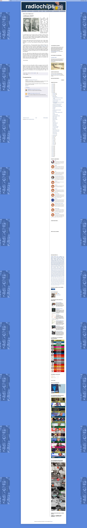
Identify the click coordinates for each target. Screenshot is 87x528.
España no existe (55, 119)
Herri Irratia (62, 277)
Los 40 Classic (56, 265)
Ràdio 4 (52, 263)
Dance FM (60, 281)
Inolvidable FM (61, 282)
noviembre (54, 94)
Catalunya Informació (53, 275)
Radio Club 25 (62, 278)
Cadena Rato (55, 272)
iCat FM (62, 271)
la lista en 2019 (55, 132)
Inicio (36, 117)
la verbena (54, 107)
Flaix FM (63, 264)
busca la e (54, 120)
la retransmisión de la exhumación (57, 106)
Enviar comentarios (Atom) (30, 119)
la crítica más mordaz (55, 126)
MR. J (55, 160)
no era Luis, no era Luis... (56, 131)
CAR (59, 270)
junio (53, 138)
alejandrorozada (57, 208)
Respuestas (27, 87)
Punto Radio (56, 259)
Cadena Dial (53, 261)
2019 (53, 92)
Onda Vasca (55, 270)
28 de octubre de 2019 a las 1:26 (35, 89)
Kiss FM (56, 261)
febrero (54, 143)
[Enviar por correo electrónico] (23, 74)
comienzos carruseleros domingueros (59, 309)
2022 (53, 88)
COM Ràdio (56, 266)
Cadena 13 (52, 272)
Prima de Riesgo (57, 193)
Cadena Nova (52, 281)
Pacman (58, 293)
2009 (53, 156)
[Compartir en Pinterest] (27, 74)
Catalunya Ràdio (53, 260)
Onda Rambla (62, 270)
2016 (53, 148)
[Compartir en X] (25, 74)
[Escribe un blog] (24, 74)
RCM (62, 272)
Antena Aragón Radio (57, 280)
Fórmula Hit (55, 282)
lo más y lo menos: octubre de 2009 (57, 112)
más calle (54, 108)
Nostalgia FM (56, 283)
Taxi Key (54, 113)
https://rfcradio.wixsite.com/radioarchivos (56, 74)
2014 (53, 150)
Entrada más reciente (26, 117)
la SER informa (55, 125)
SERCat (60, 271)
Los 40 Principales (57, 257)
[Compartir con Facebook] (26, 74)
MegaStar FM (59, 265)
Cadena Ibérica (62, 280)
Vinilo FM (54, 280)
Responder (26, 85)
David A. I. (56, 198)
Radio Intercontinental (56, 271)
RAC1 (52, 258)
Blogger (51, 521)
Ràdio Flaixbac (62, 269)
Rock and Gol (58, 269)
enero (53, 144)
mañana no (57, 314)
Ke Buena (56, 278)
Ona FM (62, 275)
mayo (53, 139)
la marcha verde (53, 57)
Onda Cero (56, 256)
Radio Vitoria (60, 276)
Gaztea (60, 275)
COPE (60, 256)
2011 (53, 154)
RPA (60, 278)
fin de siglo (54, 121)
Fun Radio (52, 282)
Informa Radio (52, 278)
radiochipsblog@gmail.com (55, 51)
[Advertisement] (35, 114)
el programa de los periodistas (57, 105)
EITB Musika (62, 281)
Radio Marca (62, 260)
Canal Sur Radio (59, 261)
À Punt (58, 270)
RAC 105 (52, 271)
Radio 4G (63, 265)
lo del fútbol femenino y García (57, 99)
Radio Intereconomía (59, 264)
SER (52, 256)
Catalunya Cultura (59, 277)
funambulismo (54, 111)
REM (51, 276)
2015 (53, 149)
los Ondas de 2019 (55, 114)
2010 (53, 155)
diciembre (54, 93)
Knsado (56, 165)
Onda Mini (52, 270)
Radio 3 (52, 259)
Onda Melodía (59, 272)
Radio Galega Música (55, 276)
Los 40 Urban (59, 266)
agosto (54, 136)
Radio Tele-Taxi (53, 266)
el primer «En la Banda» (59, 331)
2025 (53, 85)
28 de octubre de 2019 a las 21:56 (35, 93)
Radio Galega (61, 263)
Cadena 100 (58, 260)
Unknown (29, 93)
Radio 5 (62, 258)
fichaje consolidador (58, 302)
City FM (58, 275)
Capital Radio (54, 277)
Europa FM (59, 258)
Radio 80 (52, 265)
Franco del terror (55, 96)
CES (63, 271)
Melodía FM (57, 263)
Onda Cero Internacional (61, 283)
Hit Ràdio (58, 282)
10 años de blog (55, 133)
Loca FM (58, 278)
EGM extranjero (55, 118)
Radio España (54, 264)
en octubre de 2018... (55, 127)
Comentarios (54, 377)
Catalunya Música (56, 281)
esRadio (55, 258)
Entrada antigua (45, 117)
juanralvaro (29, 89)
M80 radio (62, 257)
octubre (54, 95)
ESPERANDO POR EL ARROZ (59, 203)
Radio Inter (62, 266)
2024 (53, 86)
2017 (53, 147)
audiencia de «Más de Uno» (60, 320)
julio (53, 137)
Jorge (55, 171)
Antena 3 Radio (61, 259)
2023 (53, 87)
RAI (63, 275)
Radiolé (54, 263)
